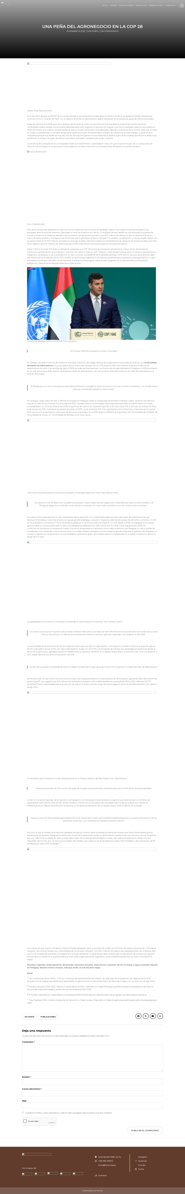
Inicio (105, 5)
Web (24, 1101)
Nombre (26, 1077)
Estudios (29, 1017)
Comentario (28, 1042)
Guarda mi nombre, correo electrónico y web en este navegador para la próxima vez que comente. (68, 1113)
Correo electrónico (32, 1089)
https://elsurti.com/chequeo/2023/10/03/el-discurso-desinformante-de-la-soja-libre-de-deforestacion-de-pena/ (99, 995)
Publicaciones (126, 5)
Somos (113, 5)
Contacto (170, 5)
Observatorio (156, 5)
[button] (138, 1016)
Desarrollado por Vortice (92, 1191)
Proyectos (141, 5)
